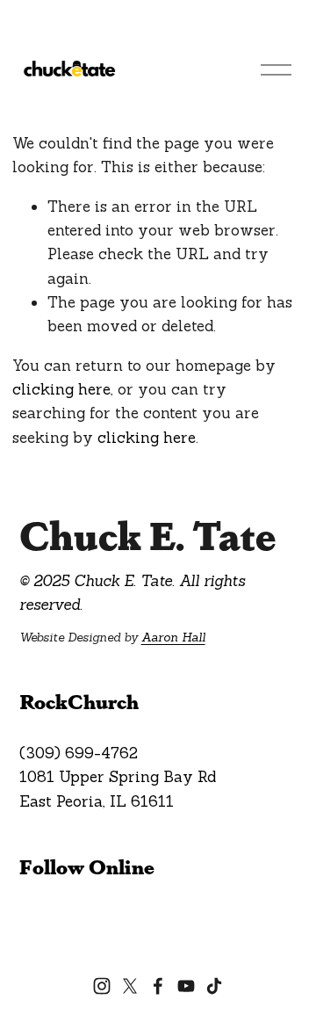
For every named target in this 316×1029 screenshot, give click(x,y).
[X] (130, 986)
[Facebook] (158, 986)
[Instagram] (102, 986)
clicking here (61, 389)
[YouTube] (186, 986)
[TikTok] (214, 986)
